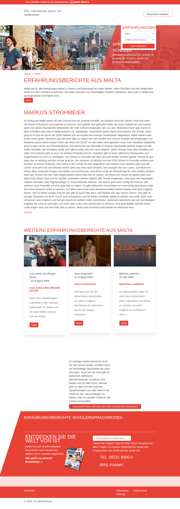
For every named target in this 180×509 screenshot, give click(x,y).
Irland (52, 423)
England (28, 423)
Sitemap (120, 494)
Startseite (29, 490)
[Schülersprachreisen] (45, 13)
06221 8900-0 (121, 457)
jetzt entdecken (138, 46)
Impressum (122, 490)
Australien (101, 423)
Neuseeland (115, 423)
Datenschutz (140, 490)
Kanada (62, 423)
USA (90, 423)
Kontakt (116, 465)
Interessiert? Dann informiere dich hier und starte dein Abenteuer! (105, 406)
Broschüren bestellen (157, 14)
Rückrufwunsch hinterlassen (111, 438)
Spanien (81, 423)
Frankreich (41, 423)
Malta (28, 100)
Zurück (28, 212)
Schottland (130, 423)
